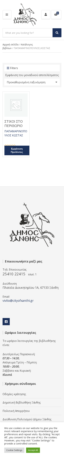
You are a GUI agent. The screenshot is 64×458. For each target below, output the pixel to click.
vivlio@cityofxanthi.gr (18, 300)
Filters (14, 68)
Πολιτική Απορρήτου (16, 411)
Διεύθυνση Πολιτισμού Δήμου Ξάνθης (27, 419)
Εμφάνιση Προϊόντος (17, 150)
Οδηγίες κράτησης (14, 394)
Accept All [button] (33, 450)
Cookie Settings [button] (14, 450)
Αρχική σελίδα (10, 44)
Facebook (6, 321)
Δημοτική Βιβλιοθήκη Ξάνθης (22, 402)
